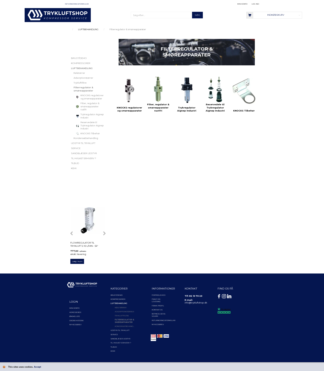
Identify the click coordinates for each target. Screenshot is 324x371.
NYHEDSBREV (158, 324)
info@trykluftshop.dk (196, 302)
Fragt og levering (156, 300)
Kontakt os (157, 310)
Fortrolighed (158, 295)
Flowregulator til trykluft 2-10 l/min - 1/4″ (84, 244)
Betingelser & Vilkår (158, 315)
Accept (37, 367)
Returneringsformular (77, 4)
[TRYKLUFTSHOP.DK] (58, 14)
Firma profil (158, 306)
